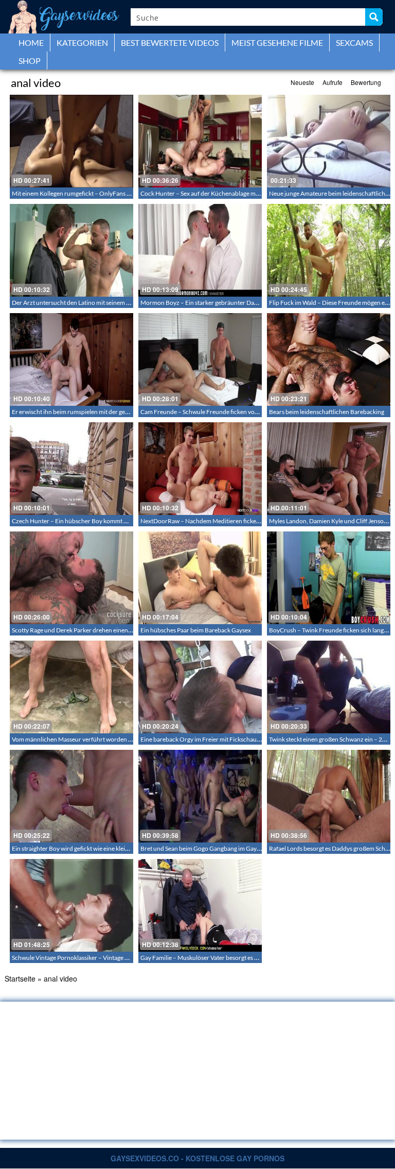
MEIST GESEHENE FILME (277, 42)
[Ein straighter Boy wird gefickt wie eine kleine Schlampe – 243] (71, 796)
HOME (31, 42)
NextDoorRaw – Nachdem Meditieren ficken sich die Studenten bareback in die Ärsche (255, 521)
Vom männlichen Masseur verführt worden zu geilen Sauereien (95, 739)
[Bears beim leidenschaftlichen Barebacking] (328, 359)
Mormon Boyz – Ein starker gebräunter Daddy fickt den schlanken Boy (234, 302)
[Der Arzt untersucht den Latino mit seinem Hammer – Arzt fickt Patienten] (71, 250)
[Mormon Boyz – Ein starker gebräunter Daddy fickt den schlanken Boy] (200, 250)
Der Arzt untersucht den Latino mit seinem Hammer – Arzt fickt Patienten (109, 302)
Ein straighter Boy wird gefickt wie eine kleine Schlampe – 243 (93, 848)
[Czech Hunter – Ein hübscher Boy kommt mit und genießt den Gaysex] (71, 468)
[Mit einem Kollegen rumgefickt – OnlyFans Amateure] (71, 141)
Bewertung (366, 82)
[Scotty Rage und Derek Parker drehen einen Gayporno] (71, 577)
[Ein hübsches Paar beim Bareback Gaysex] (200, 577)
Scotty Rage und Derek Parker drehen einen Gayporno (84, 630)
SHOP (30, 60)
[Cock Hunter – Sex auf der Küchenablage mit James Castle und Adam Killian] (200, 141)
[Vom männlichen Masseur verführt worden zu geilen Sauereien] (71, 687)
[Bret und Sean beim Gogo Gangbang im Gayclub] (200, 796)
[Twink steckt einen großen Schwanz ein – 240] (328, 687)
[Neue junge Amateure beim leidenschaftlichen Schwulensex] (328, 141)
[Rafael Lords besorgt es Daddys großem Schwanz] (328, 796)
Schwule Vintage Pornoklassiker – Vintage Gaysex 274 (84, 957)
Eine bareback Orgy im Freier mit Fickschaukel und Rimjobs (219, 739)
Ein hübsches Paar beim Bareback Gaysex (195, 630)
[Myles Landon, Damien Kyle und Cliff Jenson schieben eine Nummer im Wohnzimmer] (328, 468)
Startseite (20, 978)
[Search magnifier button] (374, 17)
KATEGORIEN (82, 42)
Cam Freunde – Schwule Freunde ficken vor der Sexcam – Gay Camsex (234, 412)
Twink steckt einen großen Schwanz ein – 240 (329, 739)
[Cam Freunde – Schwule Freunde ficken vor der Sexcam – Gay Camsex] (200, 359)
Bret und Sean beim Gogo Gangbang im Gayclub (204, 848)
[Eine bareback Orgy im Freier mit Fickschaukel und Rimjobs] (200, 687)
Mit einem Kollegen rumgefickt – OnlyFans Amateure (82, 193)
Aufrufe (332, 82)
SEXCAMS (354, 42)
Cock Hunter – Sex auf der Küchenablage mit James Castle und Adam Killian (240, 193)
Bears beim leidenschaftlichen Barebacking (326, 412)
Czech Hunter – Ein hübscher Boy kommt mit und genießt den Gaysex (104, 521)
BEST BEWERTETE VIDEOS (170, 42)
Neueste (302, 82)
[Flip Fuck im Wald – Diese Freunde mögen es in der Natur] (328, 250)
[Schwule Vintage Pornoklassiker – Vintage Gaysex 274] (71, 905)
